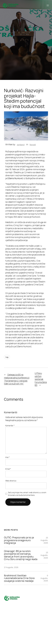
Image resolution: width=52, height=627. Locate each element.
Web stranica (10, 480)
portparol (21, 144)
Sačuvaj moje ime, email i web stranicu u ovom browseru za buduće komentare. (27, 493)
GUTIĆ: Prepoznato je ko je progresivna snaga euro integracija (19, 540)
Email (8, 469)
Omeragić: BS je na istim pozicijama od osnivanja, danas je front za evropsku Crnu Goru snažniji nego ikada (20, 555)
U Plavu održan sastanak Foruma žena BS (41, 379)
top (6, 357)
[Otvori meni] (47, 5)
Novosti (33, 144)
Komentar (10, 425)
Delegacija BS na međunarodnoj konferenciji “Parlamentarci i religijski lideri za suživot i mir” (16, 379)
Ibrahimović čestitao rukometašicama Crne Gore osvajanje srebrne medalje (19, 578)
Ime (7, 457)
